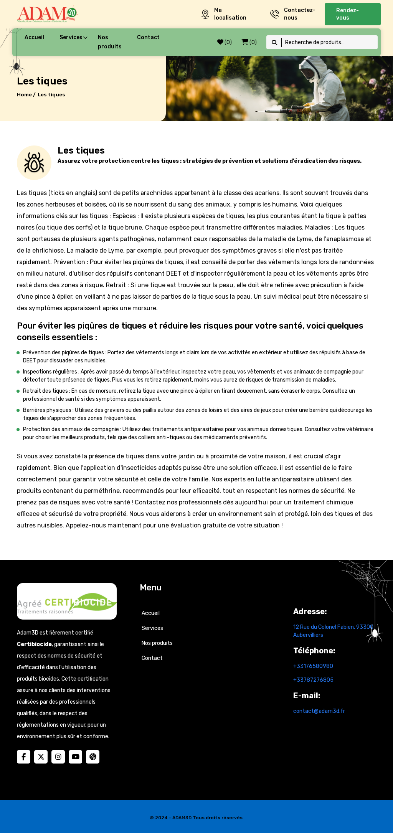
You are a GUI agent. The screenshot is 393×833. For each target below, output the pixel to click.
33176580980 (315, 666)
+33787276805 (313, 680)
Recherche (275, 42)
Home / (26, 95)
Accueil (34, 37)
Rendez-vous (347, 14)
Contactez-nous (299, 14)
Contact (148, 37)
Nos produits (110, 42)
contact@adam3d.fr (319, 711)
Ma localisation (230, 14)
